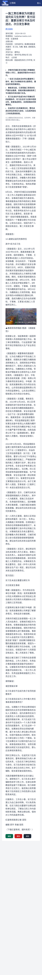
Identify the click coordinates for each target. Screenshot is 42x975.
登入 (39, 3)
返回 (27, 836)
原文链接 (9, 29)
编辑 (9, 836)
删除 (18, 836)
